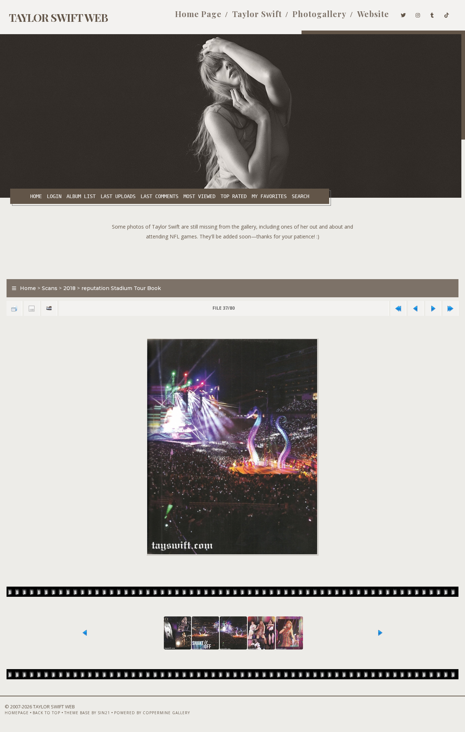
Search (300, 196)
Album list (81, 196)
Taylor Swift (257, 13)
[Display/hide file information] (31, 308)
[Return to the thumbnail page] (14, 308)
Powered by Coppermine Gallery (152, 712)
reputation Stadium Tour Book (121, 288)
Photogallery (319, 13)
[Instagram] (418, 13)
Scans (49, 288)
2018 (69, 288)
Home (36, 196)
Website (373, 13)
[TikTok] (447, 13)
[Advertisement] (232, 257)
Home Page (198, 13)
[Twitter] (403, 13)
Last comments (159, 196)
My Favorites (269, 196)
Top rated (234, 196)
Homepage (17, 712)
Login (54, 196)
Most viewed (199, 196)
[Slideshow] (49, 308)
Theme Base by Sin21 (87, 712)
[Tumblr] (432, 13)
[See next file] (433, 308)
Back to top (46, 712)
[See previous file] (415, 308)
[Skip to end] (450, 308)
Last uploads (118, 196)
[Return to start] (398, 308)
